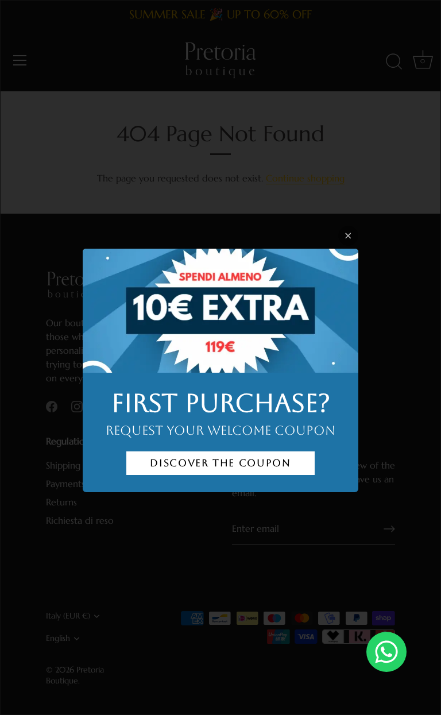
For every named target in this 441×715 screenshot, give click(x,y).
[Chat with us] (386, 652)
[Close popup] (348, 236)
